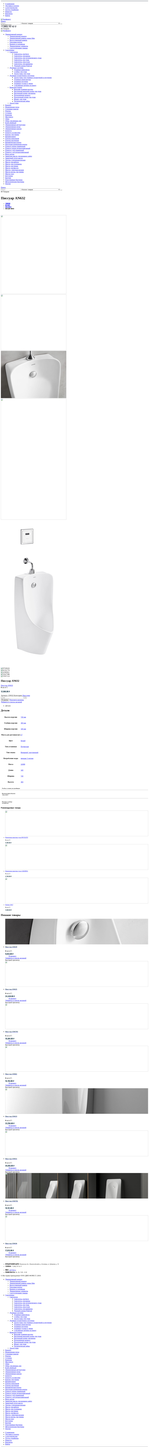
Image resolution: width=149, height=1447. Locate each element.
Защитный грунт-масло (14, 158)
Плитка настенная (12, 140)
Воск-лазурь (9, 154)
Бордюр (8, 178)
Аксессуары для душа (22, 74)
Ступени (8, 113)
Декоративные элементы (19, 46)
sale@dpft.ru (12, 1270)
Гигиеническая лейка (22, 101)
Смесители (14, 52)
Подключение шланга (22, 95)
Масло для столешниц (13, 164)
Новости (8, 12)
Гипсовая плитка (16, 42)
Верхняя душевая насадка (23, 89)
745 (22, 776)
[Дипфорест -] (6, 19)
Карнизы (8, 115)
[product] (76, 823)
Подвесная (25, 747)
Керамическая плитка (13, 142)
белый (23, 741)
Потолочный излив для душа (25, 97)
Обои (7, 119)
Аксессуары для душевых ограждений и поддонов (33, 78)
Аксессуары (14, 103)
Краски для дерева (12, 135)
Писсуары (26, 695)
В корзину (5, 700)
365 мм (23, 723)
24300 (23, 764)
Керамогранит (10, 136)
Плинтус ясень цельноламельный (17, 148)
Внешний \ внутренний (29, 752)
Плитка (8, 111)
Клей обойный (10, 123)
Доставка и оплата (12, 6)
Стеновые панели (11, 109)
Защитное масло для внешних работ (18, 156)
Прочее (8, 184)
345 (22, 770)
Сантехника (9, 50)
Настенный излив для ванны (24, 93)
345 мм (23, 729)
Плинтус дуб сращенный (14, 150)
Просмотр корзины (17, 700)
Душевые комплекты (22, 70)
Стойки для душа (20, 72)
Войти (7, 15)
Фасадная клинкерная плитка (16, 144)
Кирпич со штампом (17, 44)
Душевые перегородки (22, 79)
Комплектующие (16, 87)
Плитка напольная (12, 138)
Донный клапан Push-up (23, 66)
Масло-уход (9, 174)
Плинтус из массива (12, 133)
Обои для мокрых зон (13, 121)
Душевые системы (16, 68)
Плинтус (8, 131)
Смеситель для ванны (22, 56)
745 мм (23, 717)
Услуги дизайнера (12, 10)
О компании (9, 4)
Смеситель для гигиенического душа (27, 58)
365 (22, 782)
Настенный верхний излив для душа (27, 91)
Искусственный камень (18, 40)
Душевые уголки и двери (23, 83)
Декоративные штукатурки (15, 125)
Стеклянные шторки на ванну (25, 85)
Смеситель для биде (21, 54)
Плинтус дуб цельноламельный (17, 152)
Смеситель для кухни (22, 62)
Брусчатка (9, 176)
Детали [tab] (8, 706)
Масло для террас (11, 166)
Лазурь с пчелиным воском (15, 160)
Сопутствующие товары (19, 48)
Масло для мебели (12, 162)
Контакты (9, 14)
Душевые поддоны (21, 81)
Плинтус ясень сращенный (15, 146)
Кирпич (8, 105)
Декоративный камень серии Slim (22, 38)
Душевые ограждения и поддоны (22, 76)
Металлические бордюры (14, 182)
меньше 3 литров (27, 758)
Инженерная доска (12, 107)
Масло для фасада (11, 168)
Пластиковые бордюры (13, 180)
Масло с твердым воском (14, 170)
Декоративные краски (13, 129)
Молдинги (9, 117)
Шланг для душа (20, 99)
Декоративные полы (12, 127)
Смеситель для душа (21, 60)
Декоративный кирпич (13, 34)
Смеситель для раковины (23, 64)
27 (21, 735)
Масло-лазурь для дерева (14, 172)
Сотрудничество (11, 8)
